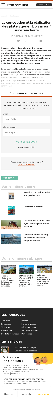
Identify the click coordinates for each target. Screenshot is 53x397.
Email (5, 113)
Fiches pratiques (28, 324)
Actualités (5, 320)
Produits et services (10, 334)
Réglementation (28, 327)
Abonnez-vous (44, 5)
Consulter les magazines (26, 351)
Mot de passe (9, 127)
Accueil (4, 16)
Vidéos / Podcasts (29, 330)
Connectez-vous (26, 142)
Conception (9, 178)
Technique (14, 16)
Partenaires (26, 334)
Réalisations (6, 330)
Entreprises (6, 324)
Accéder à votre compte (25, 347)
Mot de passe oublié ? (26, 147)
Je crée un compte (26, 164)
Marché (24, 320)
